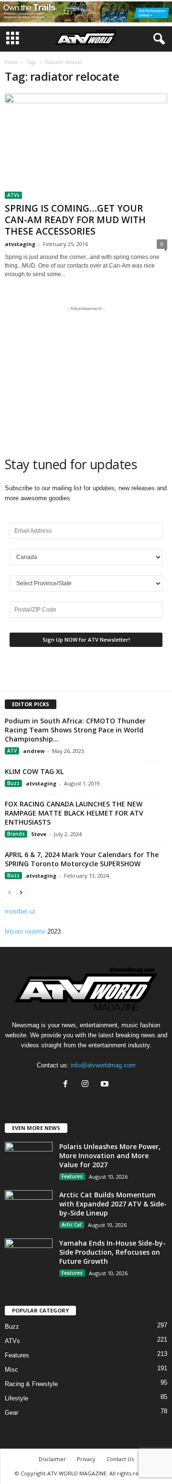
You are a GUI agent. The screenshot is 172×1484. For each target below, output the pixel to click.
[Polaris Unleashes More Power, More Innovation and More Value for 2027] (29, 1160)
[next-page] (21, 892)
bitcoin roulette (25, 931)
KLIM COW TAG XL (34, 771)
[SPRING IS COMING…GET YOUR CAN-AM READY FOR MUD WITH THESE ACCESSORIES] (86, 146)
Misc (11, 1369)
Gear (11, 1412)
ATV (12, 750)
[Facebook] (67, 1084)
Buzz (13, 783)
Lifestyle (16, 1398)
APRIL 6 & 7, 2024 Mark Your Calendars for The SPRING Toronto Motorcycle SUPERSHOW (82, 859)
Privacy (86, 1458)
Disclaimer (52, 1458)
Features (72, 1176)
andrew (33, 750)
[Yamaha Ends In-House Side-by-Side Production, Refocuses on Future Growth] (29, 1256)
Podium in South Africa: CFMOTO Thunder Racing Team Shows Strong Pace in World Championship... (75, 729)
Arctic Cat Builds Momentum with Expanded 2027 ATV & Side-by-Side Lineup (113, 1203)
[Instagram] (87, 1084)
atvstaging (20, 243)
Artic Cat (72, 1224)
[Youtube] (106, 1084)
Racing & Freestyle (31, 1383)
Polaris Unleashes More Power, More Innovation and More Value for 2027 (110, 1155)
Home (11, 62)
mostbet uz (20, 911)
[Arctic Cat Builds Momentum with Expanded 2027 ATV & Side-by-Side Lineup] (29, 1208)
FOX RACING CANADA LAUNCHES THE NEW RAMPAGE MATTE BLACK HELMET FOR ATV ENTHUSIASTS (74, 813)
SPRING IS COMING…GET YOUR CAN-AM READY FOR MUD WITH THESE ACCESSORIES (75, 219)
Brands (16, 833)
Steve (38, 834)
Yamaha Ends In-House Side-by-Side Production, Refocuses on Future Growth (112, 1252)
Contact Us (120, 1458)
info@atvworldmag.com (103, 1065)
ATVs (13, 195)
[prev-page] (9, 892)
